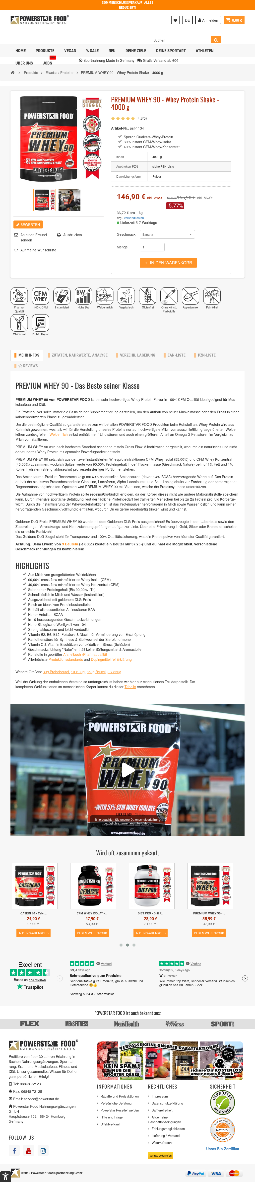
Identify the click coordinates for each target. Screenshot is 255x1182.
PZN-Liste (207, 355)
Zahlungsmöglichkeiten (168, 1128)
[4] (128, 119)
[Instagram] (43, 1150)
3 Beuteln (70, 543)
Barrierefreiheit (162, 1110)
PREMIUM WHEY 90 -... (33, 913)
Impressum (160, 1096)
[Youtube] (28, 1150)
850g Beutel (96, 671)
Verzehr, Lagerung (137, 355)
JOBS (49, 61)
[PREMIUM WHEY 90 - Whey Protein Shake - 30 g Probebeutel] (93, 886)
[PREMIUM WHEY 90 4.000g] (44, 200)
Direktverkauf (110, 1124)
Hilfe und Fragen (112, 1117)
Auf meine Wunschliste (38, 249)
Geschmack (127, 234)
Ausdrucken (72, 234)
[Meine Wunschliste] (175, 20)
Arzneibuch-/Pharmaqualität (85, 654)
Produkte (45, 50)
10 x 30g (78, 671)
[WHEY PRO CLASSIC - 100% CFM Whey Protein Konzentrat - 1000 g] (152, 886)
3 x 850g (114, 671)
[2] (118, 119)
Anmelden (209, 20)
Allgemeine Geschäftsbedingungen (164, 1119)
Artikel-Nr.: (120, 128)
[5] (133, 119)
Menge (122, 246)
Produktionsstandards (66, 659)
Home (20, 50)
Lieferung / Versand (166, 1135)
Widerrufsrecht (162, 1142)
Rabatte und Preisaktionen (120, 1096)
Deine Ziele (136, 50)
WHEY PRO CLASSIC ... (150, 913)
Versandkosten (134, 218)
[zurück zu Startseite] (12, 72)
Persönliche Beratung (116, 1103)
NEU (112, 50)
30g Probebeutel (56, 671)
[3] (123, 119)
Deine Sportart (171, 50)
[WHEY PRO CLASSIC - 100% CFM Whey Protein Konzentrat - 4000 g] (210, 886)
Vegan (70, 50)
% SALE (92, 50)
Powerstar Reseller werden (120, 1110)
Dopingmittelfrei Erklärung (111, 659)
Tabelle (130, 686)
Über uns (24, 63)
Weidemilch (59, 434)
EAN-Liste (177, 355)
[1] (113, 119)
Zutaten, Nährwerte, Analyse (80, 355)
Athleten (204, 50)
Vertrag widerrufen (160, 1155)
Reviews (30, 366)
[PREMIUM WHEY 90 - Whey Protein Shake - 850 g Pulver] (35, 886)
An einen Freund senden (33, 237)
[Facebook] (14, 1150)
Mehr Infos (28, 355)
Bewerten (29, 224)
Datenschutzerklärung (145, 819)
